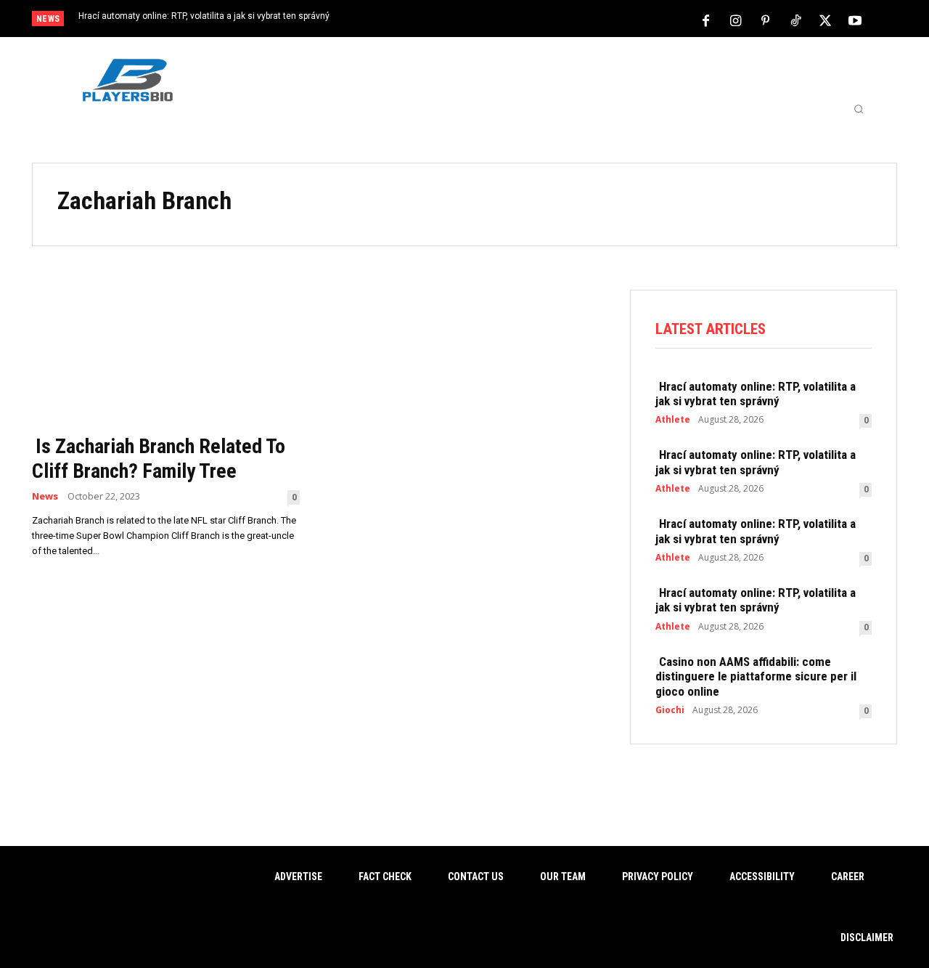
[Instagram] (736, 20)
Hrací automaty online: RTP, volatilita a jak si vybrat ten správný (204, 16)
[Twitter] (825, 20)
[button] (859, 109)
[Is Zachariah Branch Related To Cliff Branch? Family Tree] (166, 358)
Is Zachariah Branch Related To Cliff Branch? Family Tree (158, 458)
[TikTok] (795, 20)
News (45, 496)
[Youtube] (855, 20)
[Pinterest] (766, 20)
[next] (513, 20)
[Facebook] (706, 20)
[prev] (489, 20)
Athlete (672, 419)
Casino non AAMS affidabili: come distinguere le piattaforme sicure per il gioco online (755, 676)
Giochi (669, 710)
